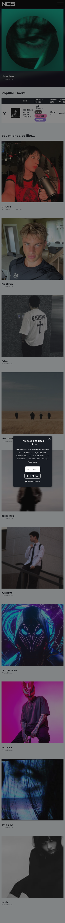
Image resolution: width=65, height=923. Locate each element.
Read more (32, 462)
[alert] (32, 461)
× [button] (49, 439)
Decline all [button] (32, 476)
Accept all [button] (32, 469)
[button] (32, 461)
